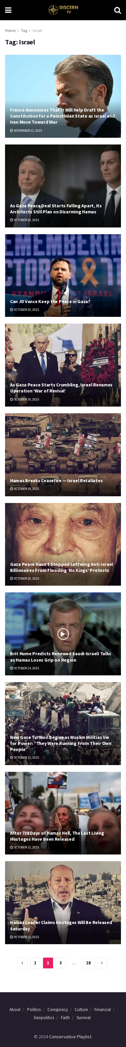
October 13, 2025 (26, 757)
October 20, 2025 (26, 220)
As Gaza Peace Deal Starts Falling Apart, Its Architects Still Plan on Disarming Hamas (56, 209)
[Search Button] (117, 10)
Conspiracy (57, 1009)
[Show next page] (102, 963)
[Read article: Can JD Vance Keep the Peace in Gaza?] (63, 275)
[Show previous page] (22, 963)
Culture (81, 1009)
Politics (34, 1009)
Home (10, 30)
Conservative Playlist (70, 1037)
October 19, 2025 (26, 399)
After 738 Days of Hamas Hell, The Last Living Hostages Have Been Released (57, 836)
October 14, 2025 (26, 668)
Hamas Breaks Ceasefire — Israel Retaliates (56, 480)
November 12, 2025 (27, 130)
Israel (37, 30)
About (14, 1009)
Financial (102, 1009)
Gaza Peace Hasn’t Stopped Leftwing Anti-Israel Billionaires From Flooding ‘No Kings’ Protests (61, 567)
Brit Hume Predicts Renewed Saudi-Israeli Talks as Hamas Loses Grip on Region (60, 657)
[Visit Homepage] (63, 10)
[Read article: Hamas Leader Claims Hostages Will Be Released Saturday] (63, 902)
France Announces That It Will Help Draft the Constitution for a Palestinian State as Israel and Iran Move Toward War (62, 116)
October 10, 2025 (26, 937)
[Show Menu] (8, 10)
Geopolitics (44, 1017)
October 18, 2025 (26, 578)
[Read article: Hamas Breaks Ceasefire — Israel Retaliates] (63, 454)
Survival (84, 1017)
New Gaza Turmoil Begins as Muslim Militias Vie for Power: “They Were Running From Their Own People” (61, 743)
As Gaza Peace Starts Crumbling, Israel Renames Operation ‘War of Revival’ (61, 388)
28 (88, 963)
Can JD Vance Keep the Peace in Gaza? (50, 301)
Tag (24, 30)
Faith (65, 1017)
